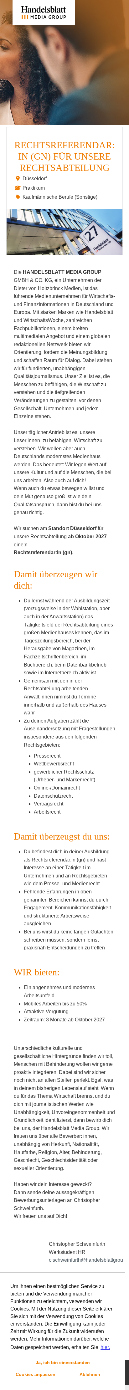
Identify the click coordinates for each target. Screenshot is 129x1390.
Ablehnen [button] (90, 1374)
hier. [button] (105, 1347)
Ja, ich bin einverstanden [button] (63, 1362)
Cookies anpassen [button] (35, 1374)
